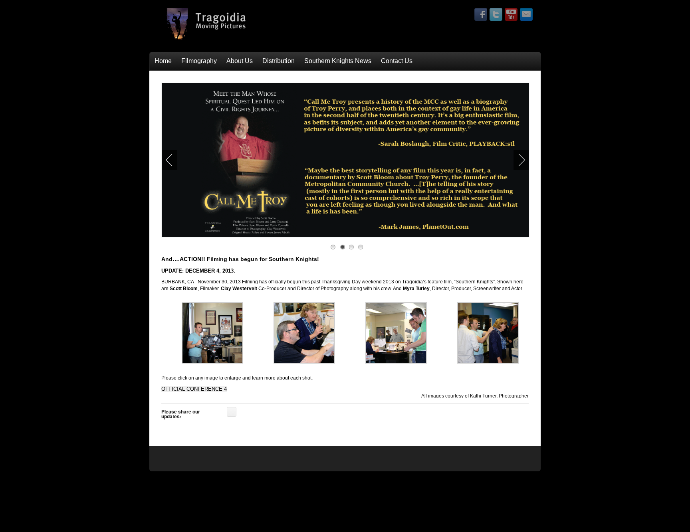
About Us (239, 60)
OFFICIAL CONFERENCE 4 (194, 389)
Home (163, 60)
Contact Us (396, 60)
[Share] (231, 412)
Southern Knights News (337, 60)
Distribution (278, 60)
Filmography (199, 60)
